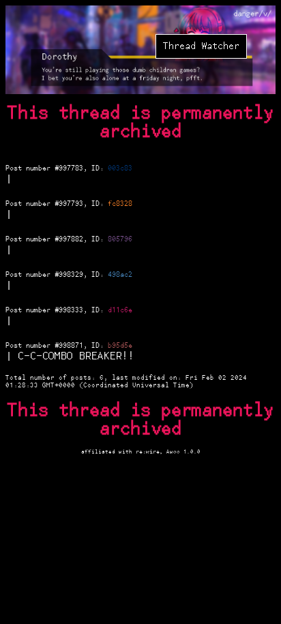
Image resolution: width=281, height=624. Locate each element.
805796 (120, 239)
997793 (71, 204)
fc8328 (120, 204)
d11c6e (120, 310)
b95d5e (120, 346)
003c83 (120, 168)
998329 (71, 275)
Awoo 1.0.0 (183, 452)
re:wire (148, 452)
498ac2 (120, 275)
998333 (71, 310)
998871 (71, 346)
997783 (71, 168)
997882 (71, 239)
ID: (99, 168)
